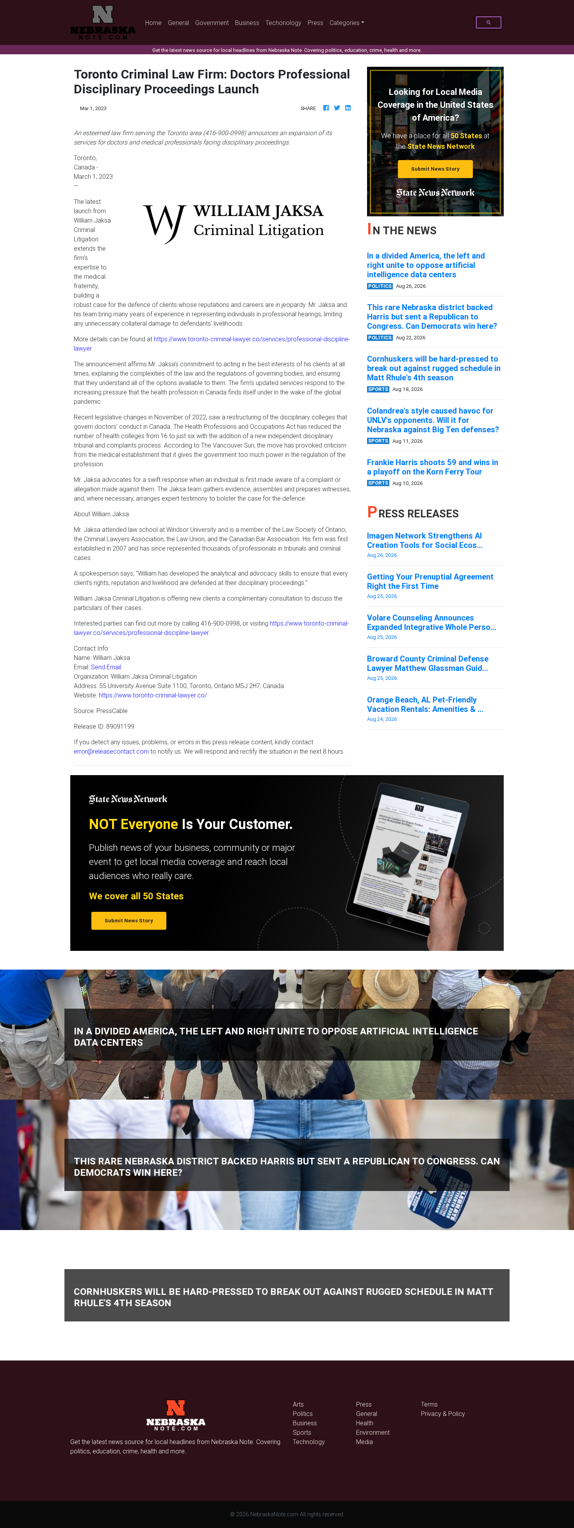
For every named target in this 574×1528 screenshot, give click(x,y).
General (178, 23)
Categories (345, 23)
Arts (298, 1404)
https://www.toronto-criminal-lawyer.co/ (153, 695)
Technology (309, 1442)
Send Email (106, 667)
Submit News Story (435, 169)
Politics (303, 1413)
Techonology (283, 23)
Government (212, 23)
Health (364, 1423)
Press (315, 23)
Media (364, 1442)
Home (155, 22)
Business (247, 23)
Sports (302, 1432)
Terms (429, 1404)
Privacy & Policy (443, 1413)
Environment (373, 1432)
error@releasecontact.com (111, 751)
